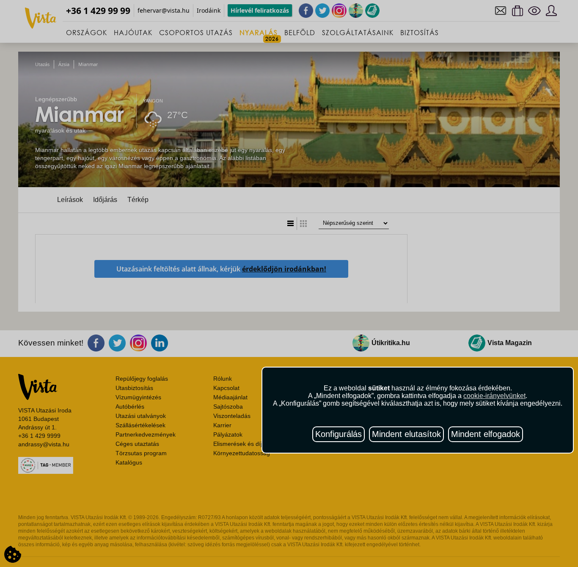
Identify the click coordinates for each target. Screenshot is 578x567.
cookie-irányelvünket (494, 395)
